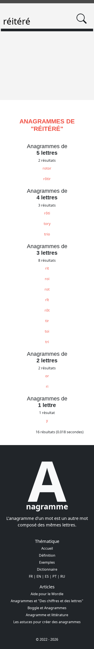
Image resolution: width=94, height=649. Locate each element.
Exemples (47, 562)
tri (47, 341)
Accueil (47, 548)
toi (47, 331)
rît (47, 299)
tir (47, 320)
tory (47, 223)
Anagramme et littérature (47, 614)
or (47, 376)
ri (47, 386)
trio (47, 234)
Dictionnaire (47, 569)
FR (31, 576)
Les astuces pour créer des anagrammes (47, 621)
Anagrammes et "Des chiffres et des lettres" (47, 600)
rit (47, 268)
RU (62, 576)
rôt (47, 310)
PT (54, 576)
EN (39, 576)
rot (47, 289)
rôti (47, 213)
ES (47, 576)
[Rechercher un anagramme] (82, 18)
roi (47, 278)
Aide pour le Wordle (47, 593)
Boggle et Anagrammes (47, 607)
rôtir (47, 178)
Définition (47, 555)
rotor (47, 168)
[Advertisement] (47, 68)
